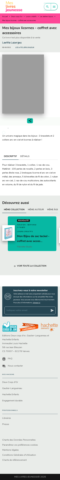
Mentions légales (10, 450)
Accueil (5, 16)
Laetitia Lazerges (11, 42)
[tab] (10, 156)
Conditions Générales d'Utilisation (19, 455)
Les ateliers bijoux (46, 16)
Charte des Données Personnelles (19, 440)
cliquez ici (36, 303)
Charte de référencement (14, 460)
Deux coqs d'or (16, 16)
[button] (24, 47)
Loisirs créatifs (31, 16)
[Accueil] (14, 6)
